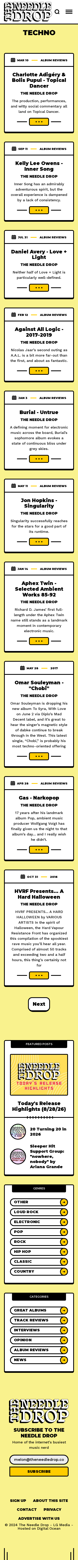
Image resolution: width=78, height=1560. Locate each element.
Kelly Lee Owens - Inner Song (39, 166)
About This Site (50, 1501)
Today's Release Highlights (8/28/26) (39, 1106)
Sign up (18, 1501)
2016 (54, 877)
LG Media (61, 1525)
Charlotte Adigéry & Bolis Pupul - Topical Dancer (39, 80)
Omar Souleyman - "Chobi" (39, 685)
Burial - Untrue (39, 412)
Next (39, 1004)
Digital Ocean (48, 1528)
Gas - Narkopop (39, 798)
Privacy (52, 1509)
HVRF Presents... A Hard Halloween (39, 894)
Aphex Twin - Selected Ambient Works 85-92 (39, 589)
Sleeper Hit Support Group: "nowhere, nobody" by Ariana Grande (47, 1156)
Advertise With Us (39, 1518)
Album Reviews (54, 60)
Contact (27, 1509)
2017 (54, 668)
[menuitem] (18, 1500)
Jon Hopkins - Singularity (39, 503)
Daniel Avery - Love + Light (39, 254)
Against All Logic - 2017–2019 (39, 332)
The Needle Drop (39, 93)
